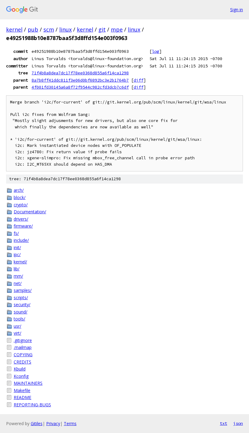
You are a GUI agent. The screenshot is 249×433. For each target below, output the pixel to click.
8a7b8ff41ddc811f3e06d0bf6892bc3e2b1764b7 (80, 80)
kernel (14, 29)
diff (138, 80)
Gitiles (37, 423)
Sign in (236, 9)
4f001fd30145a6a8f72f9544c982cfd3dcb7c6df (80, 87)
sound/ (20, 312)
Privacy (53, 423)
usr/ (17, 326)
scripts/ (21, 297)
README (22, 397)
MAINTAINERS (28, 383)
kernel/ (20, 262)
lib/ (16, 269)
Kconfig (21, 376)
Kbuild (20, 369)
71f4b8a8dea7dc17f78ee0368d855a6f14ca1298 (80, 73)
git (102, 29)
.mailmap (23, 347)
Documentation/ (30, 212)
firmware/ (23, 226)
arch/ (19, 190)
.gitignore (23, 340)
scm (48, 29)
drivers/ (21, 219)
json (238, 423)
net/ (18, 283)
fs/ (16, 233)
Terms (70, 423)
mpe (117, 29)
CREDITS (22, 362)
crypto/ (21, 205)
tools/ (19, 319)
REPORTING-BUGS (32, 405)
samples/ (23, 290)
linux (65, 29)
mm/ (18, 276)
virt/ (17, 333)
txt (223, 423)
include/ (21, 240)
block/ (20, 197)
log (155, 51)
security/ (22, 304)
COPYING (23, 354)
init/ (17, 247)
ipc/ (17, 254)
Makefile (22, 390)
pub (33, 29)
